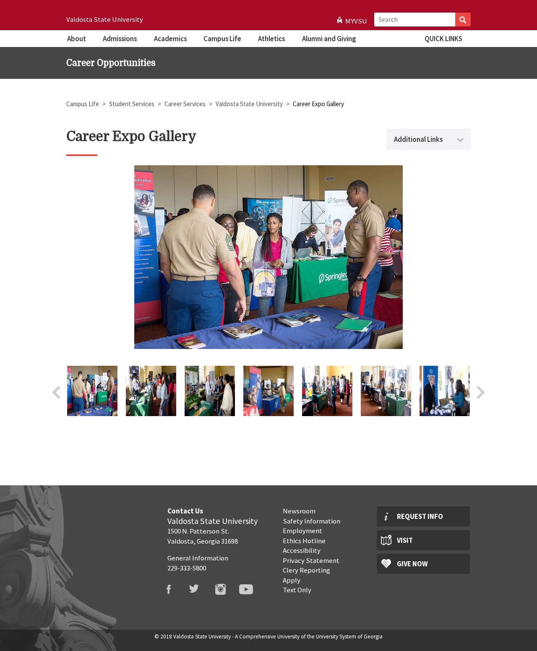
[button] (92, 413)
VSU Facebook (174, 589)
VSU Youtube (251, 589)
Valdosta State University (104, 19)
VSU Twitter (200, 589)
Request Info (420, 516)
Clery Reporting (306, 570)
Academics (170, 38)
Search (463, 19)
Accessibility (302, 550)
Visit (405, 540)
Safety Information (311, 521)
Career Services (185, 104)
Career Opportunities (111, 63)
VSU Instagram (226, 589)
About (76, 38)
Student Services (132, 104)
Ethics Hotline (304, 540)
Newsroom (299, 511)
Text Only (297, 589)
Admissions (120, 38)
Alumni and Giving (329, 38)
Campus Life (222, 38)
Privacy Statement (311, 560)
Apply (291, 580)
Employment (302, 530)
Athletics (271, 38)
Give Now (412, 563)
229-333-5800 (186, 568)
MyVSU (356, 21)
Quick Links (443, 38)
